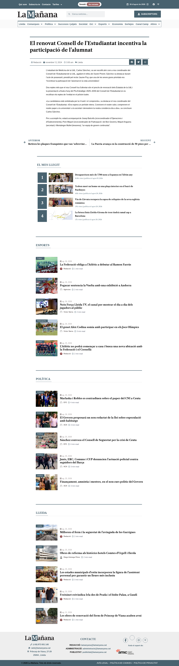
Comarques (33, 24)
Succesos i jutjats (67, 24)
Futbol (39, 258)
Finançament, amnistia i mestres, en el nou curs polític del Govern (101, 481)
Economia (117, 24)
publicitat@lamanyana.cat (94, 652)
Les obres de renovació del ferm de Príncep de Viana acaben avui (100, 615)
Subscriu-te (34, 4)
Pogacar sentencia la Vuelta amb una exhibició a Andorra (95, 285)
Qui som (23, 4)
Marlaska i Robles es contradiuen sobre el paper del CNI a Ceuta (100, 398)
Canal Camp (142, 24)
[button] (132, 62)
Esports (103, 24)
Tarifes (55, 4)
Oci (91, 24)
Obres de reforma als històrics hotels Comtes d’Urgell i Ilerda (98, 553)
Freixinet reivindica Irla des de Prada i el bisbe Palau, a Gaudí (98, 594)
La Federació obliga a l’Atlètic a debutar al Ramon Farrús (95, 264)
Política (49, 24)
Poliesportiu (41, 279)
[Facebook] (125, 640)
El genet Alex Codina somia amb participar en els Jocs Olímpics (99, 327)
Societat (83, 24)
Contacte (46, 4)
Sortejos (129, 24)
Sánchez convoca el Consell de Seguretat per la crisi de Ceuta (98, 440)
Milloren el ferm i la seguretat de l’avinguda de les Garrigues (97, 532)
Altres (154, 24)
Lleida (22, 24)
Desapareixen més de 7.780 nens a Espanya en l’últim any (104, 175)
